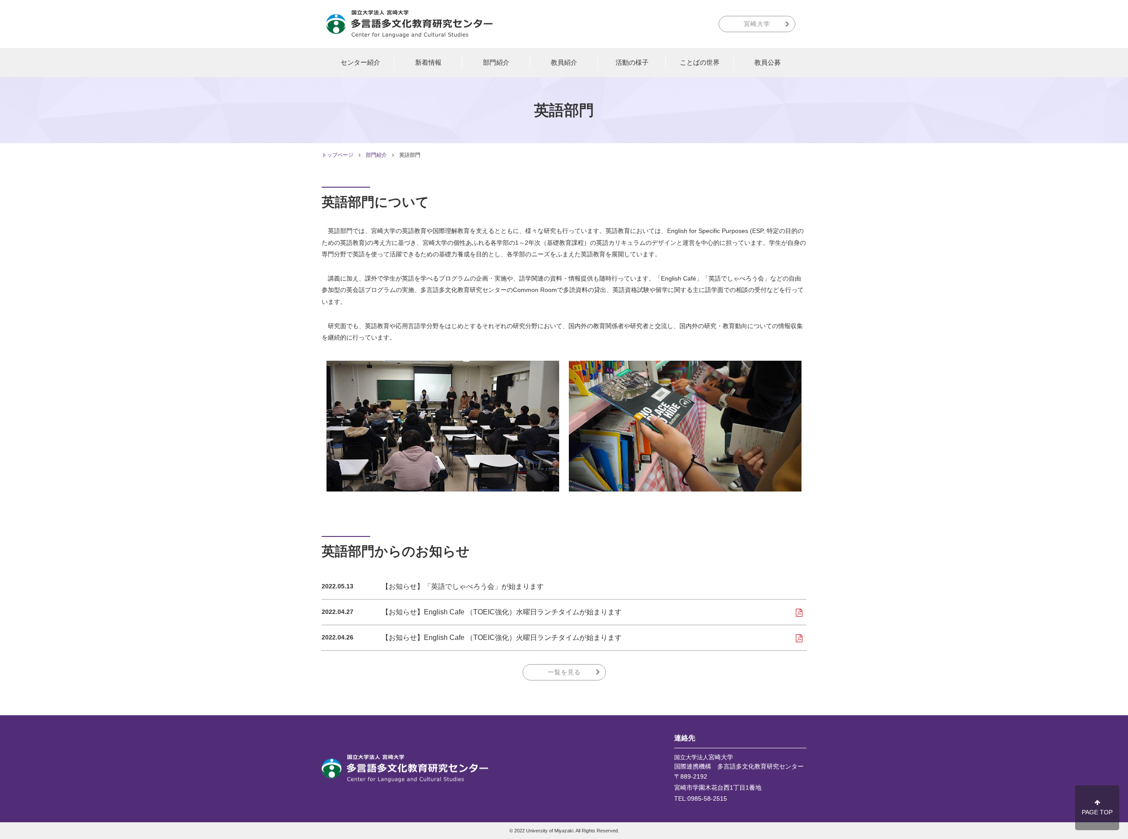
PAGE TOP (1097, 812)
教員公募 (767, 62)
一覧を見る (564, 672)
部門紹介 (496, 62)
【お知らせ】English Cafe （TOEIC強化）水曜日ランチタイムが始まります (502, 612)
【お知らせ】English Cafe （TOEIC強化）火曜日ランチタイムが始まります (502, 637)
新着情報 (428, 62)
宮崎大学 (757, 23)
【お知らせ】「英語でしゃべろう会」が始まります (463, 586)
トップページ (337, 155)
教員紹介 (564, 62)
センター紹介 (360, 62)
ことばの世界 (700, 62)
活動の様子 (632, 62)
